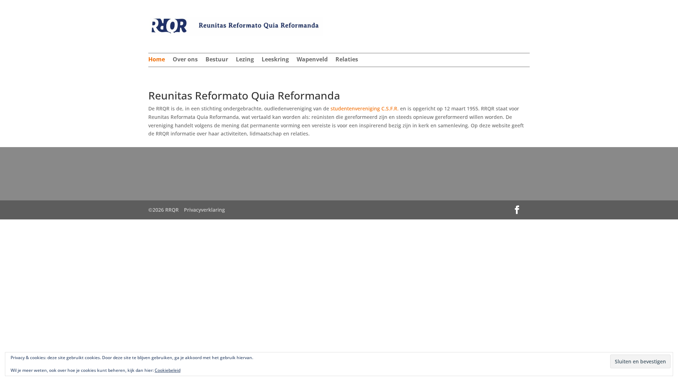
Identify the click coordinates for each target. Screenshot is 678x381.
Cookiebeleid (167, 370)
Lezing (245, 60)
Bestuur (217, 60)
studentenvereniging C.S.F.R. (365, 108)
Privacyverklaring (204, 209)
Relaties (346, 60)
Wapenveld (312, 60)
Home (156, 60)
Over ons (185, 60)
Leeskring (275, 60)
